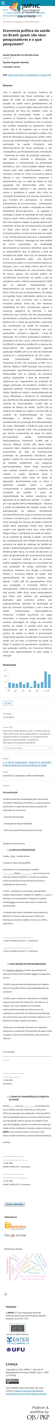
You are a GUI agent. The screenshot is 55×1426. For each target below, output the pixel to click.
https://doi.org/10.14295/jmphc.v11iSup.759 (29, 75)
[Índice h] (15, 1236)
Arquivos (15, 9)
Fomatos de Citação (13, 748)
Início (5, 9)
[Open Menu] (3, 3)
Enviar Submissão (14, 1204)
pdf (8, 703)
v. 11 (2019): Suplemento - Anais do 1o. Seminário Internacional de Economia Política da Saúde (24, 14)
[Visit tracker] (5, 1294)
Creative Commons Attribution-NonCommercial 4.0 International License (26, 1392)
